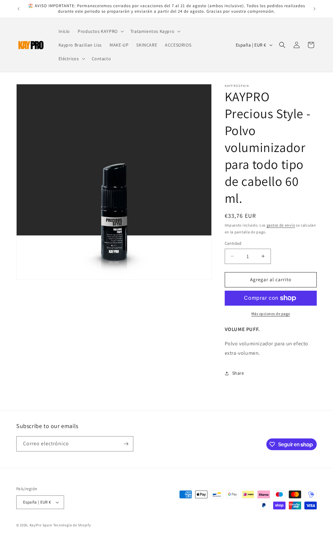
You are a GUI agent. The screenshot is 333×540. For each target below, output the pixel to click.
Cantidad (233, 243)
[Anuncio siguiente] (314, 9)
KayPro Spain (41, 525)
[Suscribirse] (126, 443)
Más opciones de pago (270, 313)
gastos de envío (281, 225)
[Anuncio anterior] (18, 9)
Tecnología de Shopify (72, 525)
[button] (100, 31)
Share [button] (238, 373)
